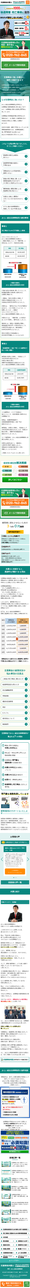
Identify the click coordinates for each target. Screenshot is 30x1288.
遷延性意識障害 (7, 701)
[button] (13, 877)
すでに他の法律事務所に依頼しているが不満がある (12, 208)
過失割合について (8, 718)
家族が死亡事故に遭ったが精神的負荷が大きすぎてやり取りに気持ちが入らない (13, 181)
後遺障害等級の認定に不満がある (10, 164)
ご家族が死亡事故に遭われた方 (13, 679)
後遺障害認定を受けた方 (10, 684)
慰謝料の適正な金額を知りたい (10, 156)
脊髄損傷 (5, 696)
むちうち (5, 713)
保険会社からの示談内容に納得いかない (12, 172)
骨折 (4, 707)
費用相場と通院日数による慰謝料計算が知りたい (12, 190)
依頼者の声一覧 (15, 882)
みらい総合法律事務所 (17, 1269)
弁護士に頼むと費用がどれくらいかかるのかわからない (13, 199)
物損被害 (5, 724)
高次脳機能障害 (7, 690)
